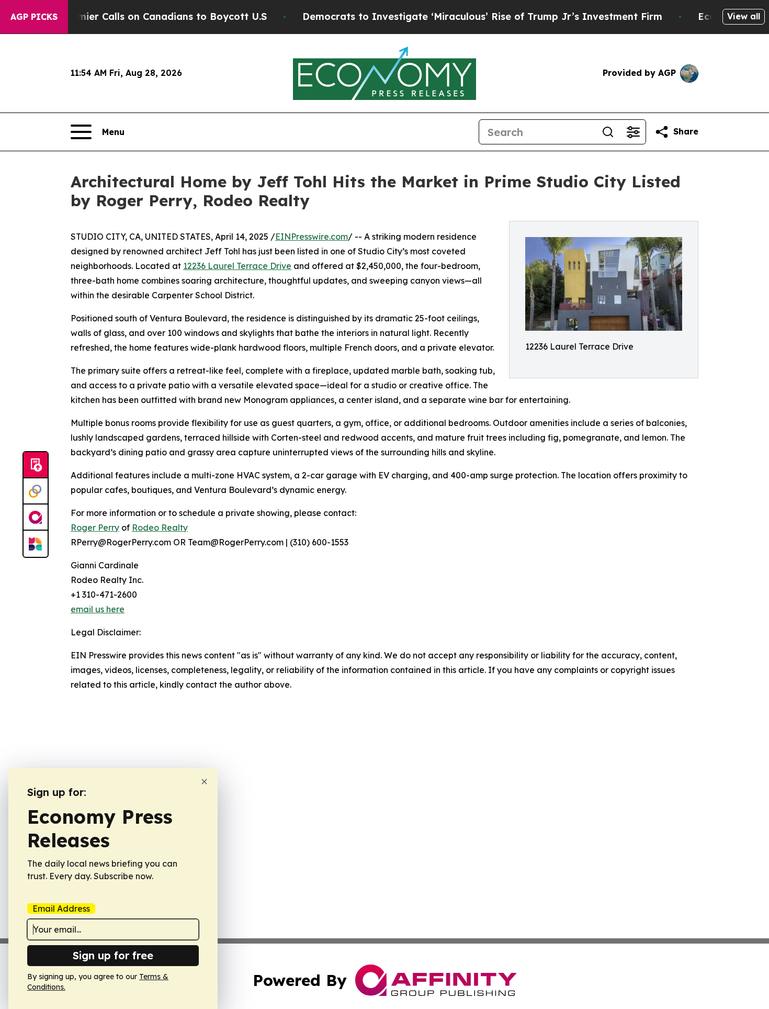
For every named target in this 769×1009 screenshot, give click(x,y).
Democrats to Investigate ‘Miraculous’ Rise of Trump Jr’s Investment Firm (482, 16)
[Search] (607, 132)
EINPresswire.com (311, 236)
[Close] (204, 782)
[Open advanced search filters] (633, 132)
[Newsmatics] (36, 544)
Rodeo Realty (160, 527)
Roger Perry (95, 527)
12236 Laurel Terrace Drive (237, 266)
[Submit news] (36, 465)
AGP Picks (34, 17)
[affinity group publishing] (36, 517)
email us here (98, 609)
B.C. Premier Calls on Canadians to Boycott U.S (154, 16)
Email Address (61, 908)
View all (743, 16)
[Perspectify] (36, 491)
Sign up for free (113, 955)
